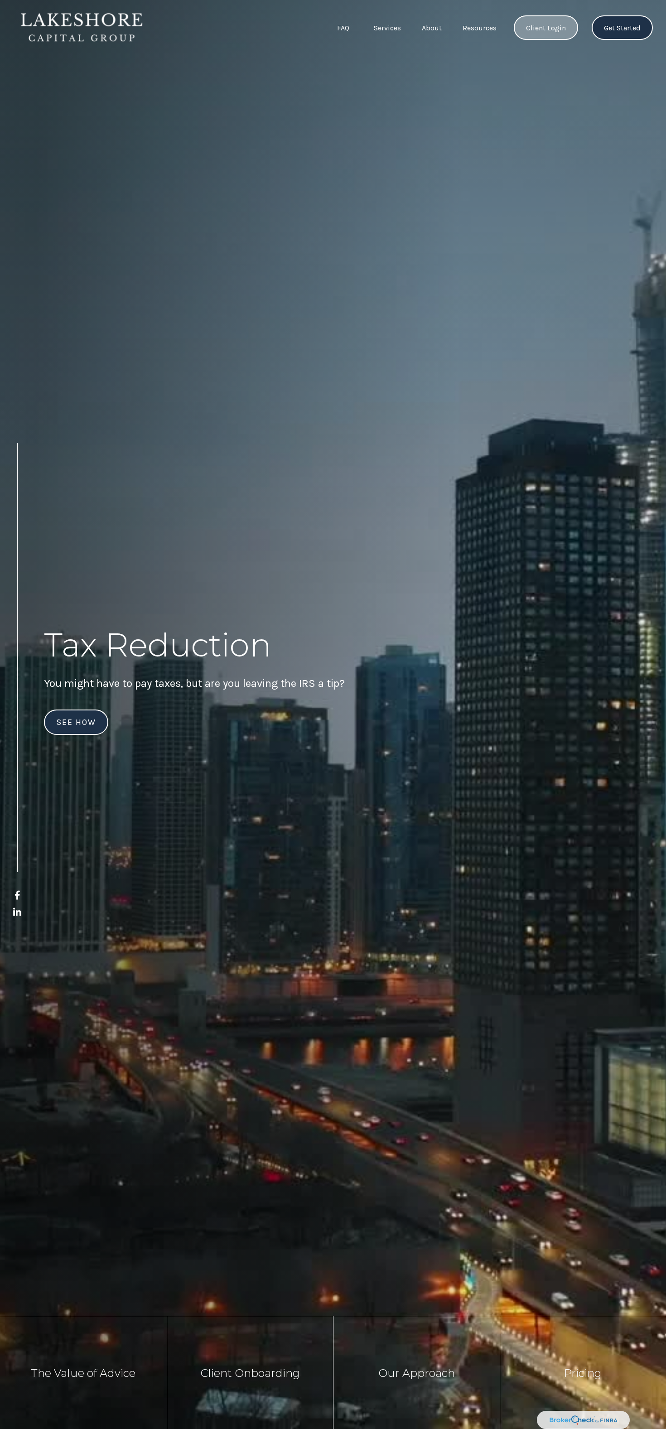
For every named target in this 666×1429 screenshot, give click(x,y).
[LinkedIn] (17, 913)
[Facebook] (17, 895)
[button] (343, 27)
